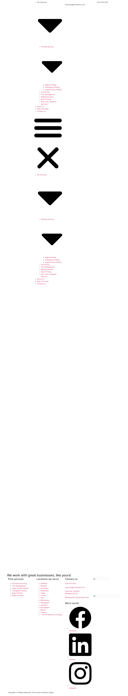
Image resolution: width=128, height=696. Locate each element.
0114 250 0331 (71, 583)
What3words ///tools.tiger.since (77, 597)
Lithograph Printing (52, 87)
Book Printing (46, 99)
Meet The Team (43, 109)
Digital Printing (50, 85)
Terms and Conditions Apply (42, 692)
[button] (48, 143)
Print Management (48, 94)
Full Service (45, 92)
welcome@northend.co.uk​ (75, 587)
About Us (40, 106)
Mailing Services (47, 97)
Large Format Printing (53, 90)
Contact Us (41, 111)
